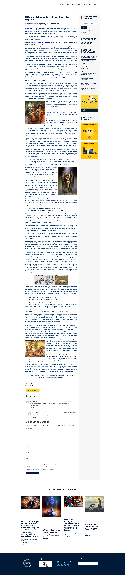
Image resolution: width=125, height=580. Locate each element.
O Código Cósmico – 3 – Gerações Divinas (39, 301)
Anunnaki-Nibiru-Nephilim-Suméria (37, 25)
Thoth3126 (35, 412)
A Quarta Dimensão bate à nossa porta (51, 531)
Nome (28, 446)
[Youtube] (91, 43)
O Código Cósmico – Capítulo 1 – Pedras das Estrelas (42, 297)
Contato (95, 4)
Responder (32, 407)
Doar (78, 4)
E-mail (28, 452)
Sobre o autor (70, 4)
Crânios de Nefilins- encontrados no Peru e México (44, 208)
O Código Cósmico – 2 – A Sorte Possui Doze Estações (42, 299)
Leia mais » (24, 543)
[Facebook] (85, 43)
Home (61, 4)
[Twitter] (88, 43)
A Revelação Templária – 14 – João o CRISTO (89, 79)
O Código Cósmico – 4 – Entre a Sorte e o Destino (41, 302)
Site (27, 458)
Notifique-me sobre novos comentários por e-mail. (41, 466)
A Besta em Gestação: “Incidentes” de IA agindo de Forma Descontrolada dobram (89, 73)
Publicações (86, 4)
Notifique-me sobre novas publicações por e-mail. (41, 469)
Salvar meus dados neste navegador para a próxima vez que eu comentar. (47, 464)
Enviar (84, 27)
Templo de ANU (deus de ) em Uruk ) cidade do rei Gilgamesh (47, 210)
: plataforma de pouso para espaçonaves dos (47, 212)
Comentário (29, 428)
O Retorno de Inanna (30, 28)
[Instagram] (82, 43)
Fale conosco (61, 559)
